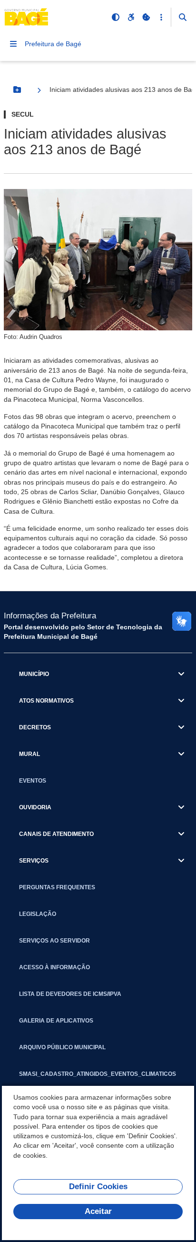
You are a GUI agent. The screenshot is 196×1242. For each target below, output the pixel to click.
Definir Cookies (98, 1186)
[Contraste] (115, 17)
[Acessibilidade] (130, 17)
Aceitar (98, 1211)
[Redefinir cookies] (146, 17)
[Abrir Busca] (182, 17)
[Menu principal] (13, 43)
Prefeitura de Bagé (53, 44)
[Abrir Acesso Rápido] (161, 17)
